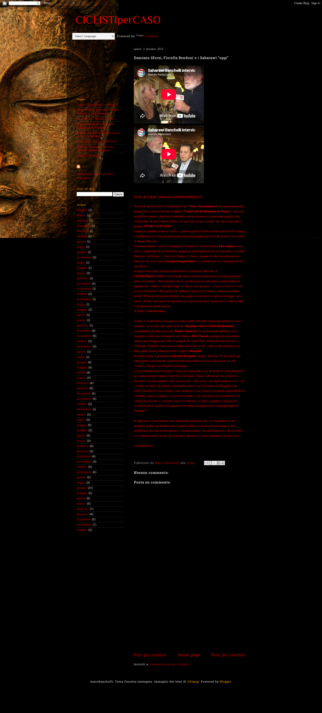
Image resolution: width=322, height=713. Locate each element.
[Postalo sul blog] (210, 463)
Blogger (225, 682)
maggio (82, 210)
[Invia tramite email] (206, 463)
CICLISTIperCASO (118, 20)
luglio (81, 247)
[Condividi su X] (214, 463)
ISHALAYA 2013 (88, 156)
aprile (81, 273)
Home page (188, 655)
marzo (81, 215)
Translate (151, 36)
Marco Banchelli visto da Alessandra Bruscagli (95, 126)
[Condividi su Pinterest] (223, 463)
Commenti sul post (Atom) (169, 664)
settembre (84, 299)
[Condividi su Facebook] (218, 463)
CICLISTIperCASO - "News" (96, 105)
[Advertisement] (189, 619)
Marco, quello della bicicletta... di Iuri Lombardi (99, 135)
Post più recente (150, 655)
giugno (82, 252)
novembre (84, 257)
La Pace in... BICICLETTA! (95, 119)
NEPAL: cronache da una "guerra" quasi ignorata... (95, 149)
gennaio (82, 221)
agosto (81, 242)
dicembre (84, 226)
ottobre (82, 236)
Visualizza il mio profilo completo (95, 176)
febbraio (83, 231)
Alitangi (193, 682)
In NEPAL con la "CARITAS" (97, 142)
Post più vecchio (228, 655)
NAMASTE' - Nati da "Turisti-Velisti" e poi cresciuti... (98, 112)
